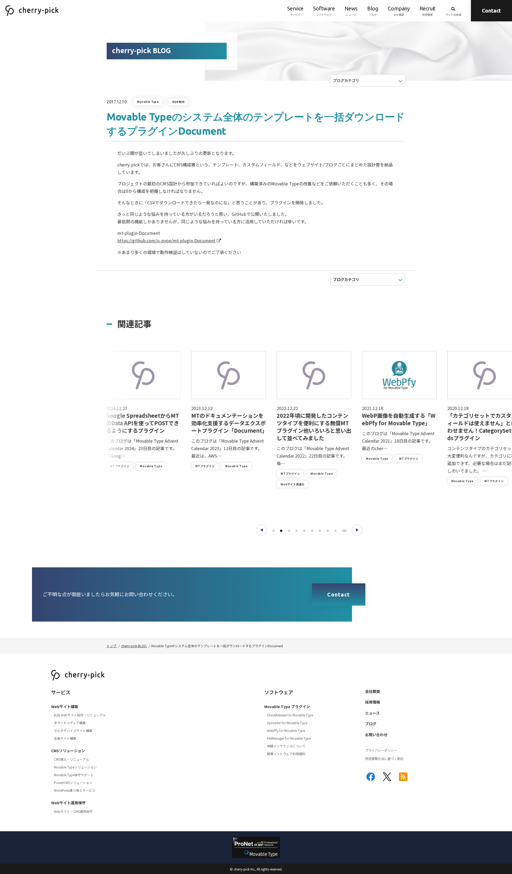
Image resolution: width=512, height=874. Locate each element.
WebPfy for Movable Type (286, 730)
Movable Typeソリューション (75, 767)
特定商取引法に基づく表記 (384, 758)
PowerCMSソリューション (73, 782)
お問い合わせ (376, 734)
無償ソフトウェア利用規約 (286, 753)
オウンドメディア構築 (70, 722)
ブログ (372, 11)
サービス (295, 11)
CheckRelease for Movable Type (290, 715)
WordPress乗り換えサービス (74, 790)
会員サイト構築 (65, 738)
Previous (261, 530)
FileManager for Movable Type (289, 738)
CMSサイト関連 (467, 499)
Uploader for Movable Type (287, 722)
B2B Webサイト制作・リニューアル (80, 715)
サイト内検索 (453, 15)
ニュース (351, 11)
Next (357, 530)
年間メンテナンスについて (286, 746)
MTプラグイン (125, 466)
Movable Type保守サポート (74, 774)
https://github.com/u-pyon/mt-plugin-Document (166, 240)
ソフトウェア (324, 11)
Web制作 (178, 101)
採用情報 (427, 11)
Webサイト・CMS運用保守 (73, 811)
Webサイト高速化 (213, 484)
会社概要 (399, 11)
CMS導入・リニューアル (71, 759)
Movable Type (148, 101)
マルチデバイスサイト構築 (73, 730)
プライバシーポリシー (381, 750)
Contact (491, 10)
